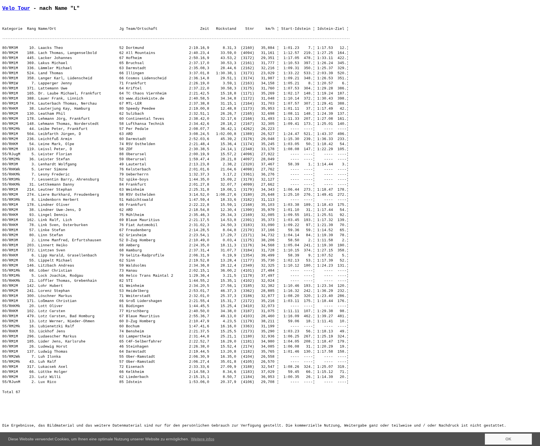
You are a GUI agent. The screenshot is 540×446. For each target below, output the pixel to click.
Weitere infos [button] (202, 439)
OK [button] (508, 439)
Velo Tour (16, 8)
